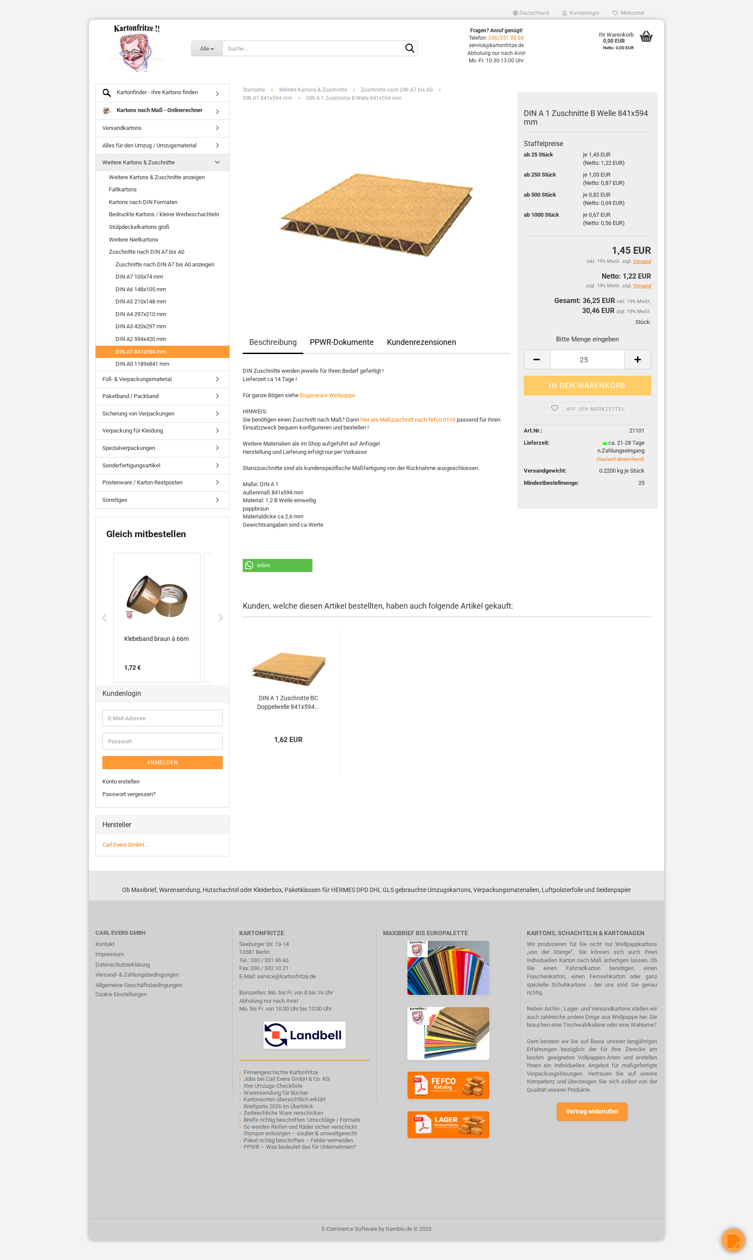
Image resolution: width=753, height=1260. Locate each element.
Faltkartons (123, 189)
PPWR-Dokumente (342, 342)
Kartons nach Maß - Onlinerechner (159, 110)
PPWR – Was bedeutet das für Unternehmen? (300, 1147)
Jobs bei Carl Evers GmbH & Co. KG (287, 1079)
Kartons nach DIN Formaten (143, 202)
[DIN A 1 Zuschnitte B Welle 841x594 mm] (376, 206)
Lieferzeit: (536, 442)
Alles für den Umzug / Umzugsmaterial (149, 145)
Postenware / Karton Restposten (142, 482)
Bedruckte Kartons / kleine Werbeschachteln (164, 214)
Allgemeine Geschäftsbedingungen (138, 985)
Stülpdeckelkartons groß (139, 227)
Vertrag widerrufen (592, 1111)
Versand (642, 286)
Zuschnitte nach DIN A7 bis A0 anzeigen (164, 264)
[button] (277, 565)
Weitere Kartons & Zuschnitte (138, 162)
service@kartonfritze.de (286, 976)
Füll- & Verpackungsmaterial (137, 379)
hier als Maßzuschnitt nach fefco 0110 (407, 419)
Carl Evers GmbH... (125, 844)
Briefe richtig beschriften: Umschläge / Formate (302, 1120)
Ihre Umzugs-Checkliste (273, 1086)
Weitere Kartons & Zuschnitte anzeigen (157, 177)
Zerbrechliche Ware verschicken (283, 1113)
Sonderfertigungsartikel (131, 465)
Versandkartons (122, 128)
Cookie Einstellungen (121, 994)
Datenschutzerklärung (122, 964)
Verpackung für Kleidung (132, 430)
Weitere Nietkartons (133, 239)
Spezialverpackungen (128, 448)
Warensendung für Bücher (276, 1093)
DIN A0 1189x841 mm (142, 364)
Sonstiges (114, 500)
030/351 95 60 (506, 38)
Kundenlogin (583, 13)
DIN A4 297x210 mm (140, 314)
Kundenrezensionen (421, 342)
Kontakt (105, 944)
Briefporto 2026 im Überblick (278, 1106)
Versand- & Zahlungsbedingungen (137, 974)
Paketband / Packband (130, 396)
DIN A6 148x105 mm (140, 289)
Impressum (109, 954)
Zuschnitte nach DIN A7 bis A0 (146, 252)
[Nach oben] (24, 1247)
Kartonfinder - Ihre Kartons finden (156, 92)
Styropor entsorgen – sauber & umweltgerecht (300, 1133)
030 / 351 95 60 (269, 960)
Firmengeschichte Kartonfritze (281, 1072)
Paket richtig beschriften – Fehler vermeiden (298, 1140)
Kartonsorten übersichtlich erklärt (285, 1099)
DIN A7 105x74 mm (139, 276)
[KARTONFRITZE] (136, 48)
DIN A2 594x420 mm (140, 339)
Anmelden (162, 762)
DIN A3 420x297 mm (140, 326)
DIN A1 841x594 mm (140, 351)
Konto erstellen (120, 781)
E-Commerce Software (349, 1229)
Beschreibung (273, 342)
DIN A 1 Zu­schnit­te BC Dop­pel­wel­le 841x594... (288, 702)
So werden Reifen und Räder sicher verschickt (300, 1127)
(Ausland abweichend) (620, 459)
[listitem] (156, 618)
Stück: (643, 322)
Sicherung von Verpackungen (138, 413)
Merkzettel (631, 13)
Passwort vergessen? (129, 794)
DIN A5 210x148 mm (140, 301)
